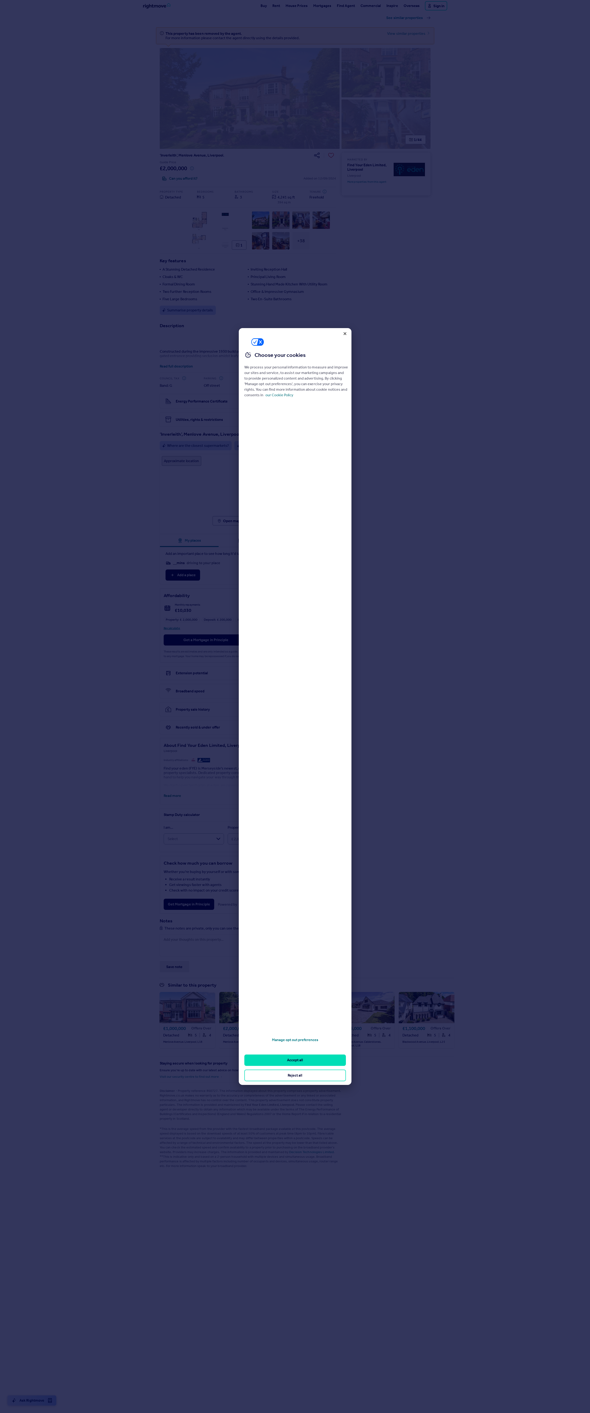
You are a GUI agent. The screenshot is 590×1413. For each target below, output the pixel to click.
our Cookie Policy (279, 395)
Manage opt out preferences (295, 1040)
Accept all (295, 1060)
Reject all (295, 1075)
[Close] (345, 334)
